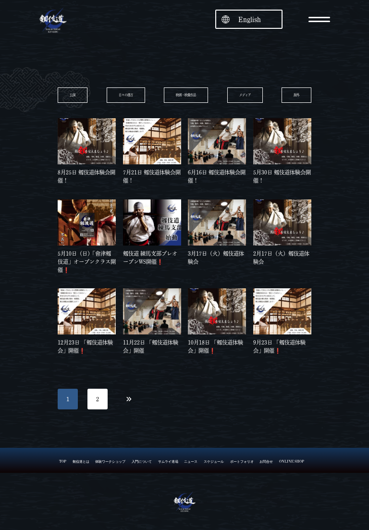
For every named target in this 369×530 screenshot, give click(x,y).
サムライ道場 (168, 461)
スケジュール (214, 461)
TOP (62, 461)
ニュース (190, 461)
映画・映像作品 (186, 95)
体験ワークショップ (110, 461)
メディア (245, 95)
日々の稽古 (126, 95)
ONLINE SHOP (291, 461)
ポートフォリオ (242, 461)
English (249, 19)
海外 (296, 95)
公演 (72, 95)
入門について (142, 461)
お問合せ (266, 461)
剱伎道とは (81, 461)
